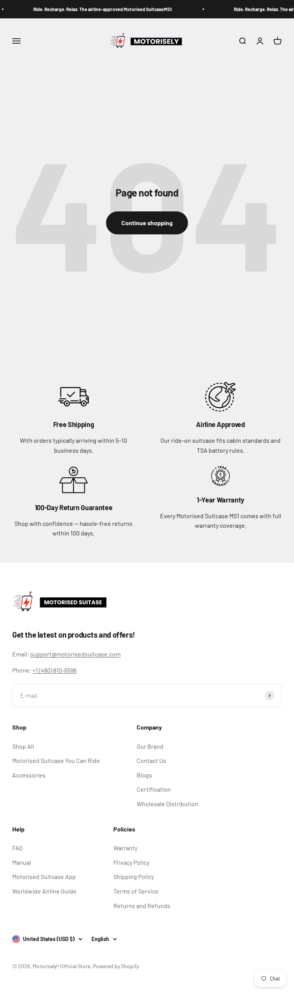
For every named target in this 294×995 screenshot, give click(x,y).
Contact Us (151, 760)
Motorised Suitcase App (44, 876)
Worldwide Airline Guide (44, 891)
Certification (154, 789)
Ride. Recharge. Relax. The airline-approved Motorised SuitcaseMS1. (100, 9)
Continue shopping (147, 222)
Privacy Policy (131, 862)
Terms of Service (135, 891)
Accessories (29, 775)
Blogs (144, 775)
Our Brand (150, 746)
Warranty (125, 847)
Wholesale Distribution (167, 803)
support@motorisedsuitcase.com (75, 654)
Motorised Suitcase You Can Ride (56, 760)
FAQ (17, 847)
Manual (21, 862)
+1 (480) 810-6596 (55, 670)
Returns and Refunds (141, 905)
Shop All (23, 746)
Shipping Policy (133, 876)
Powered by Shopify (116, 966)
